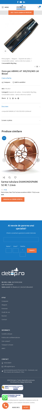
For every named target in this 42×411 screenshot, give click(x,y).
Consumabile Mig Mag (9, 63)
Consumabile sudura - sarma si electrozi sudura (16, 61)
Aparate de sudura (25, 59)
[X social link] (10, 98)
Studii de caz (6, 312)
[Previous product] (35, 67)
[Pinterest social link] (13, 98)
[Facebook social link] (18, 2)
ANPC (3, 348)
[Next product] (39, 67)
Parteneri (5, 308)
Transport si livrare (7, 345)
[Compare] (4, 177)
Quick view (9, 177)
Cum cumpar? (6, 341)
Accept (26, 407)
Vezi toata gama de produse (21, 12)
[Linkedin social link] (24, 2)
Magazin (14, 59)
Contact (4, 319)
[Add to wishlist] (15, 177)
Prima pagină (6, 59)
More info (16, 407)
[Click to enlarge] (5, 51)
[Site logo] (21, 7)
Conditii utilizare (7, 334)
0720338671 (7, 363)
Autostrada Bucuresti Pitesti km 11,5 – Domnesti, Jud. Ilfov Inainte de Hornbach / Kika (20, 371)
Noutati (4, 316)
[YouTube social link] (21, 2)
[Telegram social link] (18, 98)
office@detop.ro (9, 366)
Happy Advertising (26, 382)
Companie (5, 301)
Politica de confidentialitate (11, 337)
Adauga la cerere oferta (12, 199)
